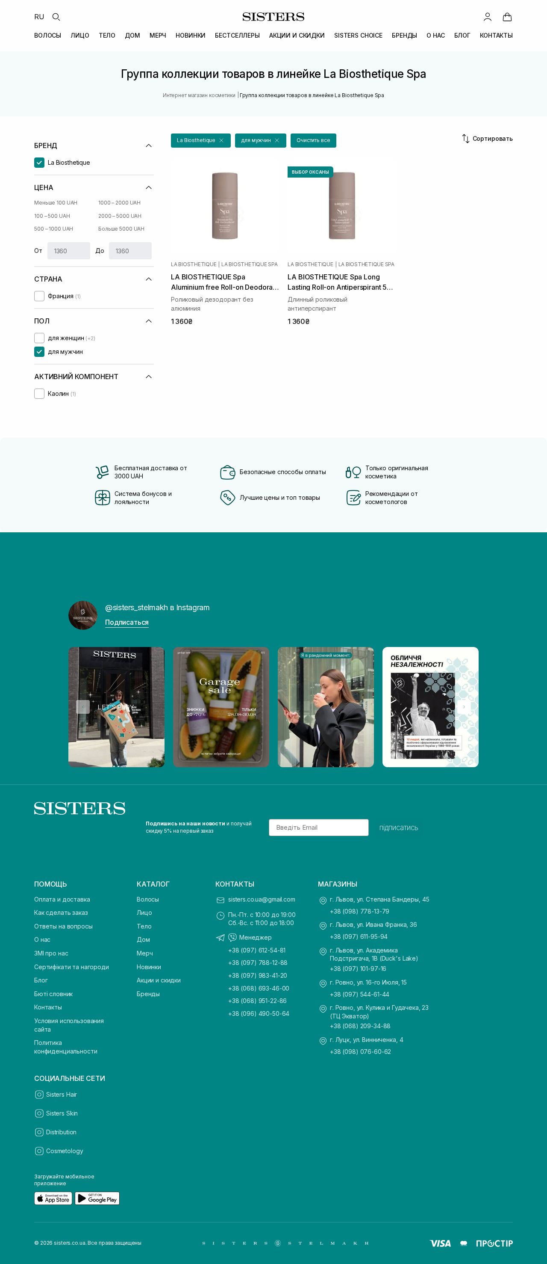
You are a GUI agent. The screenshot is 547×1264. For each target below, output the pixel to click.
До (99, 250)
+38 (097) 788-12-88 (258, 962)
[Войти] (487, 16)
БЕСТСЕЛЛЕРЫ (237, 35)
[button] (201, 141)
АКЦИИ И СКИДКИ (297, 35)
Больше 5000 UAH (121, 229)
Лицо (144, 912)
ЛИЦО (80, 35)
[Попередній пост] (83, 707)
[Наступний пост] (464, 707)
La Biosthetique (193, 264)
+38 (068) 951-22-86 (257, 1000)
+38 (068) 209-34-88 (360, 1026)
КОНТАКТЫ (496, 35)
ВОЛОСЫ (47, 35)
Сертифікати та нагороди (71, 966)
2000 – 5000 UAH (119, 216)
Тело (144, 926)
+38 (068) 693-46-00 (258, 988)
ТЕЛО (107, 35)
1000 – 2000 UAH (119, 202)
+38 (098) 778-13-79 (359, 911)
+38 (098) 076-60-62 (360, 1051)
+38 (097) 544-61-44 (359, 994)
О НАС (435, 35)
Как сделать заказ (61, 912)
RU (39, 16)
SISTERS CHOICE (358, 35)
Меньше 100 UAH (55, 202)
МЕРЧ (158, 35)
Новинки (149, 966)
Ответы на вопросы (63, 926)
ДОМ (132, 35)
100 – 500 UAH (52, 216)
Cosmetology (64, 1150)
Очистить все (313, 140)
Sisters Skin (62, 1113)
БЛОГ (462, 35)
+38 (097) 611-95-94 (359, 936)
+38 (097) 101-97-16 (358, 968)
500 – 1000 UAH (53, 229)
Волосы (148, 899)
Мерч (145, 953)
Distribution (61, 1132)
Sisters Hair (61, 1094)
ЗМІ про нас (51, 953)
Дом (143, 939)
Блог (40, 980)
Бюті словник (53, 993)
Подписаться (127, 622)
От (38, 250)
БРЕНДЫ (404, 35)
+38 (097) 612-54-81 (256, 950)
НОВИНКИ (191, 35)
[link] (507, 16)
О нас (42, 939)
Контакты (48, 1007)
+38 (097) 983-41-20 (257, 975)
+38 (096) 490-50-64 (258, 1013)
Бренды (148, 993)
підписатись (398, 827)
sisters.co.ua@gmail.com (261, 899)
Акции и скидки (159, 980)
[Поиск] (56, 16)
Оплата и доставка (62, 899)
